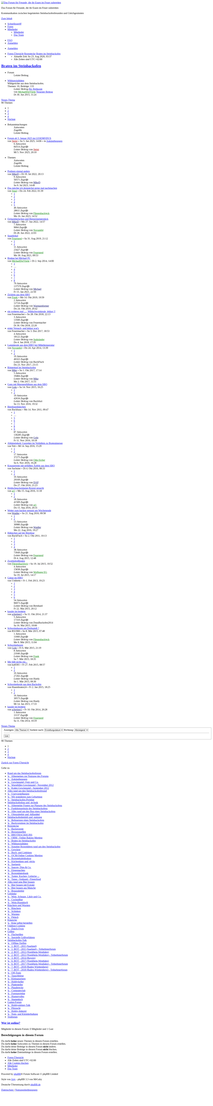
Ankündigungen (54, 141)
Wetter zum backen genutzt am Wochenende (29, 510)
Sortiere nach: (37, 730)
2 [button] (8, 110)
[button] (11, 119)
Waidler (15, 513)
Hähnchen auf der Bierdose (20, 533)
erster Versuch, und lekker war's (23, 328)
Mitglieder (12, 29)
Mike (14, 370)
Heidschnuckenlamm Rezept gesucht (25, 488)
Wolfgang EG (40, 572)
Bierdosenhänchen (16, 406)
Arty (13, 1079)
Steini (14, 141)
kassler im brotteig (16, 611)
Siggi (14, 191)
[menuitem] (19, 32)
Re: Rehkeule (35, 89)
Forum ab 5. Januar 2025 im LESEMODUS (29, 138)
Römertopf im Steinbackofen (21, 367)
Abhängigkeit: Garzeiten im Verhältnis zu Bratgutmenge (35, 443)
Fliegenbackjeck (41, 213)
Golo (14, 387)
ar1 (13, 491)
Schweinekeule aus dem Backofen (24, 684)
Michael (37, 289)
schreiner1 (17, 614)
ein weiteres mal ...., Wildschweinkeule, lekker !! (31, 311)
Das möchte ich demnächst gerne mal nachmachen (32, 188)
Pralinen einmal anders (18, 171)
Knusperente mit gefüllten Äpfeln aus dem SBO (31, 465)
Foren (10, 26)
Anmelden (12, 48)
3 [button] (8, 113)
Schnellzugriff (14, 23)
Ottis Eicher (39, 460)
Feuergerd (17, 238)
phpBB (17, 1074)
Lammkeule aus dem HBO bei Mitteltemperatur (30, 345)
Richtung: (69, 730)
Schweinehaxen (15, 645)
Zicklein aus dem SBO (18, 294)
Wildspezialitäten (15, 80)
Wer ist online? (10, 1023)
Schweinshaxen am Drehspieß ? (23, 628)
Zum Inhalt (6, 18)
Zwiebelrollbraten (16, 561)
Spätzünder (38, 339)
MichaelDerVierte (27, 91)
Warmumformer (41, 305)
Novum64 (38, 230)
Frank (15, 297)
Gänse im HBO (15, 577)
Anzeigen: (9, 730)
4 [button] (8, 116)
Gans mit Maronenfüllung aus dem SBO (27, 384)
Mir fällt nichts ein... (17, 662)
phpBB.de (35, 1084)
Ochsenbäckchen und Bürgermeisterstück (27, 219)
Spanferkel (12, 235)
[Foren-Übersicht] (31, 2)
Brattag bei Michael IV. (18, 258)
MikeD (15, 174)
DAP (36, 482)
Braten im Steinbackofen (21, 66)
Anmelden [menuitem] (12, 43)
